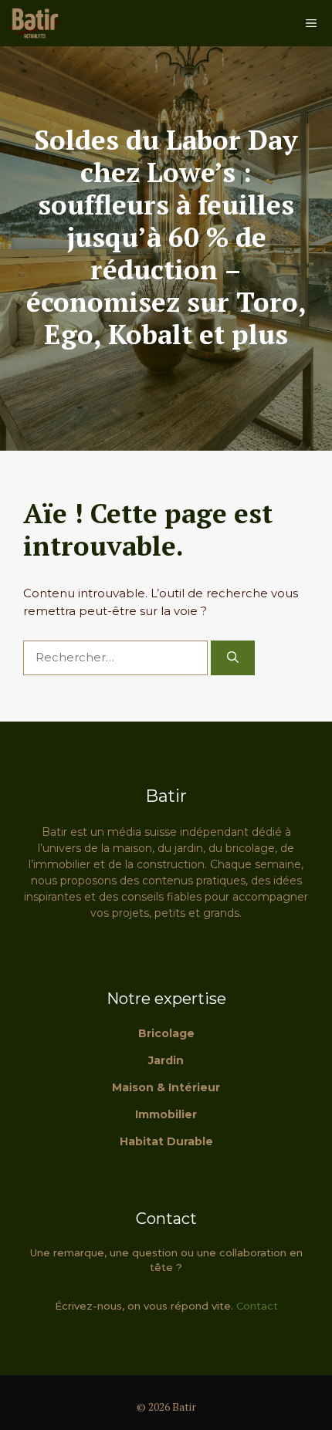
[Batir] (35, 23)
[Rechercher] (233, 658)
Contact (257, 1306)
